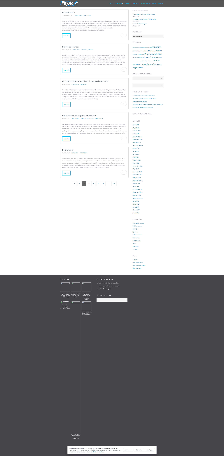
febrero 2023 (136, 131)
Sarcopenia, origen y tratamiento (143, 107)
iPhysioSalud (99, 118)
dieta (150, 50)
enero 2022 (136, 163)
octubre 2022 (137, 142)
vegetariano (138, 67)
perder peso (145, 61)
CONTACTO (135, 3)
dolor (154, 51)
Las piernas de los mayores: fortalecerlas (79, 115)
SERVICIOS (118, 3)
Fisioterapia (87, 15)
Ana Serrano (142, 47)
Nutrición (135, 246)
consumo (134, 51)
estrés (134, 54)
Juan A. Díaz (156, 54)
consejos (156, 47)
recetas (156, 60)
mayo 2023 (136, 128)
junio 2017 (136, 207)
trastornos (136, 64)
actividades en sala (136, 47)
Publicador (78, 15)
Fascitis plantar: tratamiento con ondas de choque (148, 104)
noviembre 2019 (137, 175)
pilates (151, 61)
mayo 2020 (136, 169)
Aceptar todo (128, 450)
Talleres (135, 249)
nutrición (155, 57)
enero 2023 (136, 134)
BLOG (143, 3)
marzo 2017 (136, 210)
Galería (160, 3)
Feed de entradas (138, 262)
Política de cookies (98, 452)
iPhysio (147, 54)
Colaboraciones (151, 3)
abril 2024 (136, 125)
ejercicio (159, 51)
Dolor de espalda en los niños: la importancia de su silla (85, 81)
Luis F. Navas (135, 57)
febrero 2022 (136, 160)
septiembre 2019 (138, 180)
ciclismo (150, 47)
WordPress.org (137, 268)
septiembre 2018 (138, 198)
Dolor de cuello (68, 12)
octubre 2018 (137, 195)
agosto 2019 (136, 183)
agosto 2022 (136, 148)
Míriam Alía (147, 57)
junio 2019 (136, 186)
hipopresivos (141, 54)
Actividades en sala (138, 223)
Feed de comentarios (139, 265)
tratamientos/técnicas (151, 64)
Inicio (111, 3)
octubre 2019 (137, 178)
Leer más (66, 36)
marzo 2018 (136, 204)
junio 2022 (136, 154)
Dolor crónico (67, 150)
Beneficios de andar (70, 47)
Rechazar (139, 450)
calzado (146, 47)
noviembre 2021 (137, 166)
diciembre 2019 (137, 172)
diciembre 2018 (137, 189)
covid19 (137, 51)
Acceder (135, 260)
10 (114, 184)
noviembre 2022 (137, 139)
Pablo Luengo (139, 61)
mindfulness (140, 57)
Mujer (134, 243)
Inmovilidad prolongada (140, 24)
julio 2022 (136, 151)
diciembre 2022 (137, 137)
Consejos (84, 50)
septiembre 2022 (138, 145)
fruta (136, 54)
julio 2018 (136, 201)
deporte (144, 51)
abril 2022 (136, 157)
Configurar (150, 450)
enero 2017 (136, 213)
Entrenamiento (137, 235)
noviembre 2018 (137, 192)
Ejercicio (90, 50)
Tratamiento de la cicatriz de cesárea (144, 14)
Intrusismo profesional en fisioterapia (144, 19)
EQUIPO (127, 3)
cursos (141, 51)
